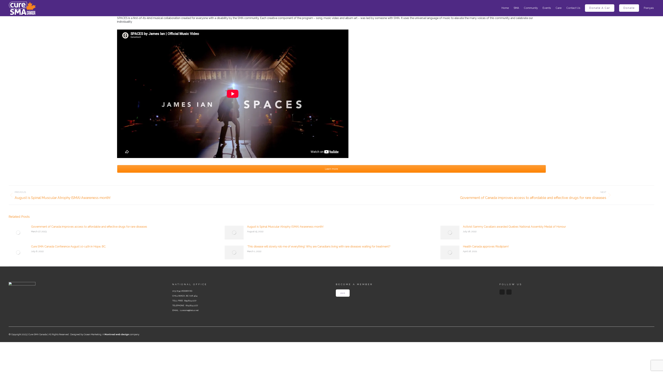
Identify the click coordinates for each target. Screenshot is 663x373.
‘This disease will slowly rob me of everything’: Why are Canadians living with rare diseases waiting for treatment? (318, 246)
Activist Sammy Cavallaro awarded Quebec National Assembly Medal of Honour (514, 226)
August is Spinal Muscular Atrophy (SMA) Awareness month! (285, 226)
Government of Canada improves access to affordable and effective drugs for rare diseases (89, 226)
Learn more (331, 169)
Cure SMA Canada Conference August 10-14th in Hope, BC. (68, 246)
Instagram (509, 292)
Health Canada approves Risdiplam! (486, 246)
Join (342, 293)
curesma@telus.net (189, 310)
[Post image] (18, 233)
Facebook (502, 292)
